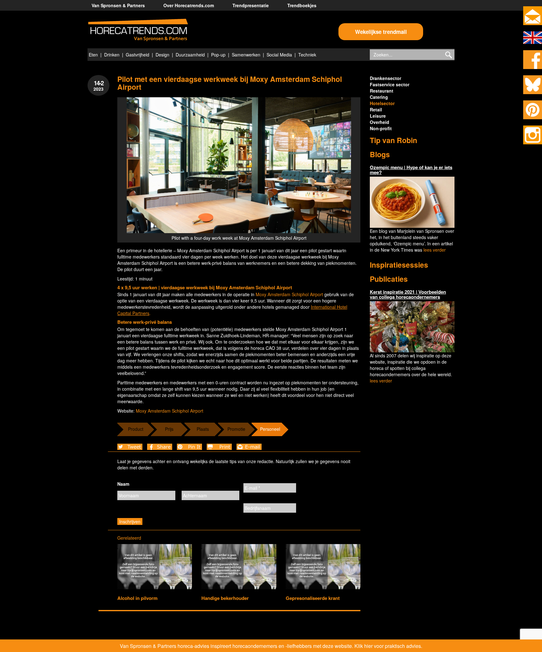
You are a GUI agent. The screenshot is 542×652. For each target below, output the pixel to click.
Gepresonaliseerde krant (313, 598)
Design (162, 54)
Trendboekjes (301, 5)
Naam (123, 484)
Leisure (378, 116)
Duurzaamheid (190, 54)
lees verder (434, 250)
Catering (379, 97)
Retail (376, 109)
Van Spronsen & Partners (118, 5)
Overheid (379, 122)
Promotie (236, 429)
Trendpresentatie (250, 5)
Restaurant (381, 91)
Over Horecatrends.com (188, 5)
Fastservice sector (389, 84)
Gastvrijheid (137, 54)
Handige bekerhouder (225, 598)
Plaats (203, 429)
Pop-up (218, 54)
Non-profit (381, 128)
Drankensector (385, 78)
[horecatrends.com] (138, 30)
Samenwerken (246, 54)
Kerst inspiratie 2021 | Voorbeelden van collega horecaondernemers (408, 294)
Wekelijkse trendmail (381, 31)
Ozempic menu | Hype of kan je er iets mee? (411, 170)
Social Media (279, 54)
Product (135, 429)
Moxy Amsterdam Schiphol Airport (289, 294)
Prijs (169, 429)
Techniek (307, 54)
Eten (93, 54)
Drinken (112, 54)
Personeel (270, 429)
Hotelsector (382, 103)
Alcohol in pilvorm (137, 598)
